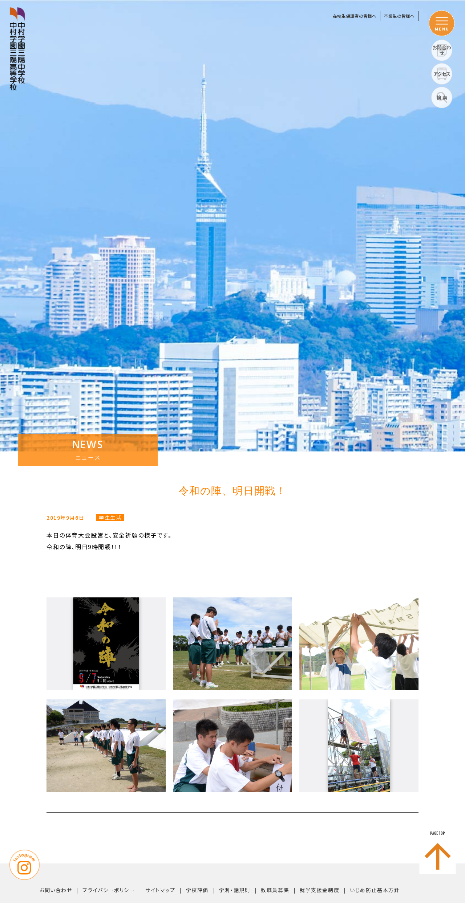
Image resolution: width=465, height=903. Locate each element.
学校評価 (197, 890)
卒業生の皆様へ (399, 16)
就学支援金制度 (319, 890)
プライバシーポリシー (108, 890)
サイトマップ (160, 890)
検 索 (442, 97)
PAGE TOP (437, 833)
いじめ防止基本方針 (375, 890)
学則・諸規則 (235, 890)
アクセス (441, 73)
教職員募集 (275, 890)
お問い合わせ (55, 890)
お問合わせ (441, 50)
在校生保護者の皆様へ (354, 16)
